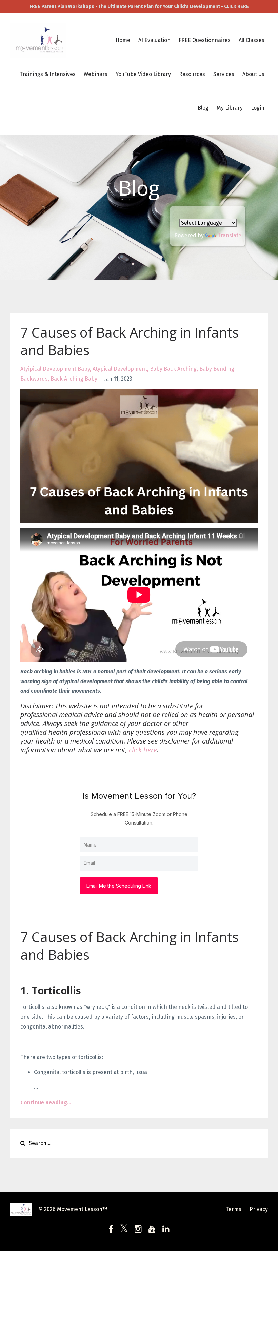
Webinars (95, 74)
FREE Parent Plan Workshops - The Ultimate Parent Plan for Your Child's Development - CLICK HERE (139, 6)
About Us (253, 74)
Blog (203, 108)
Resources (192, 74)
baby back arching (173, 369)
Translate (229, 235)
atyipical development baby (55, 369)
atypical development (120, 369)
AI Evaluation (154, 40)
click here (143, 749)
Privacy (259, 1209)
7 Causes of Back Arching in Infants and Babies (129, 341)
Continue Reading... (45, 1102)
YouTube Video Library (143, 74)
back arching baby (74, 378)
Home (123, 40)
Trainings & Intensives (48, 74)
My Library (230, 108)
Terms (233, 1209)
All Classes (251, 40)
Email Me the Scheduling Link (118, 886)
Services (223, 74)
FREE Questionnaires (205, 40)
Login (257, 108)
